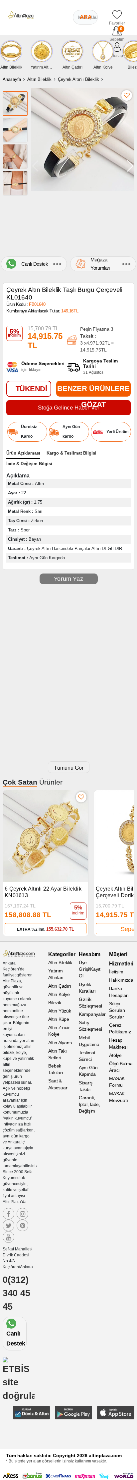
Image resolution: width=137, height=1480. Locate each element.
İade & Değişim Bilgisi (29, 463)
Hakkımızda (121, 980)
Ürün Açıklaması (23, 453)
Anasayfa (12, 79)
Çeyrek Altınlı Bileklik (78, 79)
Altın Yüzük (59, 1011)
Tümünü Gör (68, 768)
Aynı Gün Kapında (88, 1071)
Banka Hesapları (119, 992)
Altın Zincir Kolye (58, 1031)
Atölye (115, 1055)
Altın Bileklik (39, 79)
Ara (86, 17)
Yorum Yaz (68, 579)
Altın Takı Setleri (57, 1054)
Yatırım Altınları (56, 974)
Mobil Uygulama (89, 1041)
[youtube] (8, 1237)
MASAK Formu (117, 1082)
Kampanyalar (91, 1014)
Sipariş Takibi (85, 1086)
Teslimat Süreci (87, 1056)
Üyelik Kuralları (87, 988)
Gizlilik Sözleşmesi (90, 1003)
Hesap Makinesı (118, 1043)
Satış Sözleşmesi (90, 1026)
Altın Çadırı (59, 986)
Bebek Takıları (55, 1069)
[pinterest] (22, 1225)
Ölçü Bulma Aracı (121, 1067)
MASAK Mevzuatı (118, 1097)
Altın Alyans (59, 1042)
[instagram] (22, 1214)
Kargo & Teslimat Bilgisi (71, 453)
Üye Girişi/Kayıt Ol (89, 969)
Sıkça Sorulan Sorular (117, 1010)
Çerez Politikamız (120, 1028)
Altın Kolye (58, 994)
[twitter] (8, 1225)
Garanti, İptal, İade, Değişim (89, 1104)
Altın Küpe (58, 1019)
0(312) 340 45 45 (16, 1293)
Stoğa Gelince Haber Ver (68, 408)
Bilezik (54, 1002)
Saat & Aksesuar (57, 1084)
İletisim (116, 971)
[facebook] (8, 1214)
